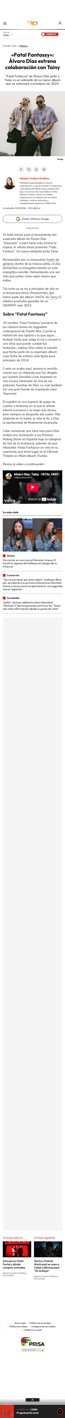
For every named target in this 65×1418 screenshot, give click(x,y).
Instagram (18, 1291)
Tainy (53, 297)
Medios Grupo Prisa (32, 1350)
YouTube (25, 1291)
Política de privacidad (40, 1323)
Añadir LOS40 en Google (35, 218)
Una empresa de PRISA (32, 1341)
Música (24, 46)
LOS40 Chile (32, 23)
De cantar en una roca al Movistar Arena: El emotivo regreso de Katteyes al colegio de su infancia (30, 563)
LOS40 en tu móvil (33, 1330)
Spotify (46, 1291)
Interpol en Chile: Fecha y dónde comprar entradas (14, 1264)
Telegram (44, 169)
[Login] (60, 23)
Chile (6, 35)
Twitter (29, 169)
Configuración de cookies (43, 1326)
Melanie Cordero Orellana (34, 178)
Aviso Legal (20, 1323)
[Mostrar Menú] (5, 23)
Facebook (21, 169)
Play (60, 1411)
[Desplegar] (32, 1399)
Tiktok (12, 1291)
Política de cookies (18, 1326)
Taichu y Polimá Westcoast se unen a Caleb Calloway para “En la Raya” (46, 1266)
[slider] (32, 1404)
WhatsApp (36, 169)
